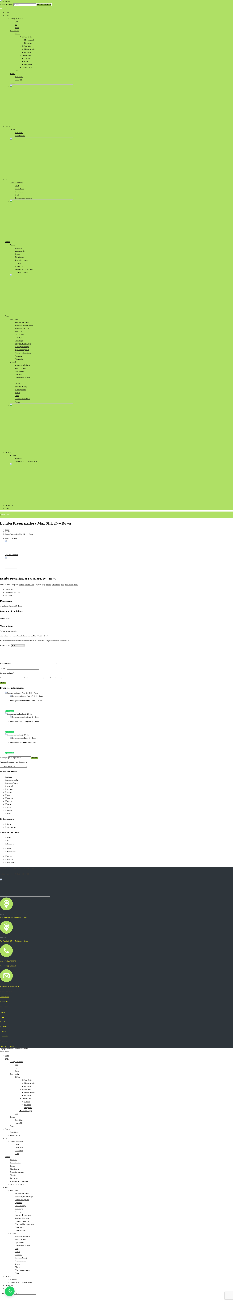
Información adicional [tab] (12, 592)
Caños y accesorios (16, 18)
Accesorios (18, 248)
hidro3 (9, 801)
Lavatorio (27, 61)
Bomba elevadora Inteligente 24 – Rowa (24, 721)
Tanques (12, 83)
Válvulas (27, 58)
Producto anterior (11, 538)
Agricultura (14, 319)
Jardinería (13, 362)
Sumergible (18, 80)
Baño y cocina (14, 31)
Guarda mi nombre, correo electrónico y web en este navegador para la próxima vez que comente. (36, 678)
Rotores (17, 393)
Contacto (8, 508)
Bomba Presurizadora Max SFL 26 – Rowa (19, 534)
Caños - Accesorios (16, 183)
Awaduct (10, 792)
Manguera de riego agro (23, 344)
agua (43, 585)
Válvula (17, 402)
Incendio (8, 452)
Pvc (16, 25)
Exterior (10, 860)
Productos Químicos (21, 272)
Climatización (19, 257)
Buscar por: (4, 758)
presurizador (69, 585)
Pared (9, 824)
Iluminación (19, 266)
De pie (9, 856)
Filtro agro (18, 338)
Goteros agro (19, 341)
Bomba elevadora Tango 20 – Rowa (23, 742)
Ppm (16, 22)
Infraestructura (20, 136)
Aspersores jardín (20, 368)
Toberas (17, 1267)
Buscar (34, 758)
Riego (7, 316)
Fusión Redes (19, 189)
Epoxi (17, 195)
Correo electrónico (7, 673)
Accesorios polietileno (22, 365)
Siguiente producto (11, 555)
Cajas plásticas (19, 371)
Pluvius (9, 811)
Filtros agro (19, 1212)
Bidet (9, 838)
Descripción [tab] (9, 589)
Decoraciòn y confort (17, 1172)
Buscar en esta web (6, 4)
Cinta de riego (19, 334)
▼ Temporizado (25, 55)
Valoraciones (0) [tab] (10, 595)
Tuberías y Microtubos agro (24, 1224)
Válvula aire (19, 359)
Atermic (10, 789)
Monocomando (29, 40)
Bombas (12, 74)
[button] (10, 1291)
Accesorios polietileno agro (24, 325)
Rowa (76, 585)
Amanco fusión (12, 780)
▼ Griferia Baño (25, 46)
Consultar (10, 711)
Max (62, 585)
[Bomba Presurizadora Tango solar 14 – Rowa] (11, 568)
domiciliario (56, 585)
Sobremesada (11, 827)
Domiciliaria (19, 133)
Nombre (3, 668)
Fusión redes (19, 1147)
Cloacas (7, 126)
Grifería (17, 34)
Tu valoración (5, 663)
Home (7, 12)
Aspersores (18, 331)
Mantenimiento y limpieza (24, 269)
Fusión (17, 186)
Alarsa (9, 777)
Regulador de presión (22, 350)
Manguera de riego (21, 387)
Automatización (20, 251)
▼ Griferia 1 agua (25, 67)
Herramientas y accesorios (23, 198)
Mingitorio (28, 64)
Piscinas (7, 242)
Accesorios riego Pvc (22, 328)
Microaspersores (20, 390)
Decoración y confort (22, 260)
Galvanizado (19, 192)
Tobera (17, 396)
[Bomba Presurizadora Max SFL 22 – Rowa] (11, 552)
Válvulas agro (19, 1227)
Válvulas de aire (20, 1230)
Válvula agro (19, 356)
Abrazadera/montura (22, 322)
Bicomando (28, 43)
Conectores (18, 374)
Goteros (17, 384)
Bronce (17, 28)
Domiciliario (19, 77)
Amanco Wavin (12, 783)
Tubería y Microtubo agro (23, 353)
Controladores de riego (22, 377)
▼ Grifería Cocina (25, 37)
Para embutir (11, 863)
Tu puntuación (5, 645)
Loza (16, 71)
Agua (6, 15)
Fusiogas (10, 798)
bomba (48, 585)
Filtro (16, 380)
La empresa (9, 505)
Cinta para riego (20, 1206)
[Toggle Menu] (1, 8)
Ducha (9, 841)
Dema (9, 795)
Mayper (9, 804)
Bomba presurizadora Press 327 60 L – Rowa (26, 701)
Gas (6, 180)
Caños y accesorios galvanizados (26, 461)
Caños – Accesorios (16, 1141)
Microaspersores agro (22, 347)
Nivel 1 (9, 808)
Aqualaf (10, 786)
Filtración (18, 263)
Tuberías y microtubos (22, 399)
